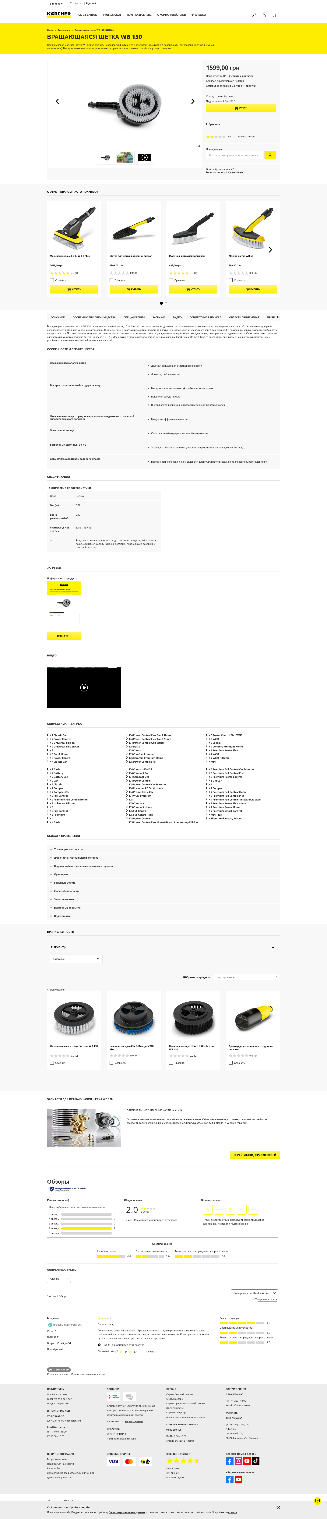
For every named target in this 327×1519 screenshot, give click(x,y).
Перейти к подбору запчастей (255, 1155)
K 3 (51, 750)
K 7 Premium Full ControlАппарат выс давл (235, 799)
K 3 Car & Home (59, 754)
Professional (112, 14)
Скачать (65, 636)
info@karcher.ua (56, 1427)
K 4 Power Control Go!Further (146, 742)
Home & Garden (86, 14)
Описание (58, 317)
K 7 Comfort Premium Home (226, 746)
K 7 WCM (214, 754)
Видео (177, 317)
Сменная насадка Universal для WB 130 (74, 1046)
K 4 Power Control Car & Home (147, 784)
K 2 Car (54, 780)
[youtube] (247, 1461)
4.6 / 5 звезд (172, 1468)
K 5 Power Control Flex (142, 761)
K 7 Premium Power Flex (223, 750)
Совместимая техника (205, 317)
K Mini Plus (215, 814)
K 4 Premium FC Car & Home (146, 788)
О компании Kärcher (171, 14)
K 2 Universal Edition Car (64, 746)
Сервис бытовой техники (179, 1394)
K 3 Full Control (59, 811)
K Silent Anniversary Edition (225, 818)
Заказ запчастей (175, 1408)
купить (243, 108)
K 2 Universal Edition (62, 742)
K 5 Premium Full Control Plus (226, 773)
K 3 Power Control (60, 758)
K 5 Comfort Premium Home (146, 758)
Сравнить (214, 124)
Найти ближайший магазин (121, 1438)
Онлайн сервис (174, 1399)
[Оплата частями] (145, 1461)
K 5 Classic (135, 750)
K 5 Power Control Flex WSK (225, 735)
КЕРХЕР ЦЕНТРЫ (116, 1434)
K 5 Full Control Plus (141, 814)
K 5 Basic (134, 746)
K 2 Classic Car (58, 735)
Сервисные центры (176, 1412)
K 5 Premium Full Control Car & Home (231, 769)
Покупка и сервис (139, 14)
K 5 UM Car (215, 780)
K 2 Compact (57, 788)
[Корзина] (274, 15)
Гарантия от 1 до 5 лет (59, 1399)
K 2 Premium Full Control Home (69, 799)
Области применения (244, 317)
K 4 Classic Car (58, 761)
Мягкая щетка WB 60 (241, 256)
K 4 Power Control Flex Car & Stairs (150, 739)
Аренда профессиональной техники (185, 1417)
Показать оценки (175, 1477)
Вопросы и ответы (57, 1459)
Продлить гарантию (58, 1403)
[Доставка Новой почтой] (113, 1396)
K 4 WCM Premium (140, 795)
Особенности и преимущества (94, 317)
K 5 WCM (214, 739)
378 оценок (172, 1473)
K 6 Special (215, 742)
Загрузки (159, 317)
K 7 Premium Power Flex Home (227, 803)
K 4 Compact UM (139, 777)
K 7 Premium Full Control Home (228, 792)
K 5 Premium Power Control (225, 777)
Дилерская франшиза (59, 1477)
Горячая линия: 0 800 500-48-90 (224, 172)
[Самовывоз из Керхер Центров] (129, 1396)
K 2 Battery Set (59, 777)
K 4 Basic (55, 822)
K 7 (210, 784)
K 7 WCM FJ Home (219, 758)
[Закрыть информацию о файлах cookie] (278, 1507)
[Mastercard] (129, 1461)
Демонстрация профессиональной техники (70, 1473)
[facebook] (230, 1461)
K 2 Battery (56, 773)
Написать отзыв (246, 136)
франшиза (199, 14)
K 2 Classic (56, 784)
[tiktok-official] (255, 1461)
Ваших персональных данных (127, 1512)
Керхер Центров (232, 85)
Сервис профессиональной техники (185, 1403)
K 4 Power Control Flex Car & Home (150, 735)
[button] (57, 101)
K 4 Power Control (140, 780)
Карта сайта (53, 1468)
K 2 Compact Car (59, 792)
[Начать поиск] (270, 155)
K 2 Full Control (59, 795)
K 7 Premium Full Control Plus (226, 795)
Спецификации (134, 317)
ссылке (232, 1512)
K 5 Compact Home (140, 807)
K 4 (51, 818)
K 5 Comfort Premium (142, 754)
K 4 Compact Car (139, 773)
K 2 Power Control (60, 739)
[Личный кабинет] (264, 15)
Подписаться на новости (60, 1463)
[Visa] (113, 1461)
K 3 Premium (57, 814)
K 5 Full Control (138, 811)
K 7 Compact (216, 788)
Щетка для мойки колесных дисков (131, 256)
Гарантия (250, 85)
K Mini (212, 761)
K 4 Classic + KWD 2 (140, 769)
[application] (84, 687)
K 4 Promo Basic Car (141, 792)
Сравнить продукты (198, 977)
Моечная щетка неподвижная (187, 256)
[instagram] (238, 1461)
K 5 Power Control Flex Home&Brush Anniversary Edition (163, 822)
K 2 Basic (55, 769)
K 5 (131, 799)
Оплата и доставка (242, 76)
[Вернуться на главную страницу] (60, 15)
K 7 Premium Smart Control (225, 811)
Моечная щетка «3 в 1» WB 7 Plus (70, 256)
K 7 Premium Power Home (224, 807)
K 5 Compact (136, 803)
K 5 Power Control (140, 818)
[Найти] (254, 15)
